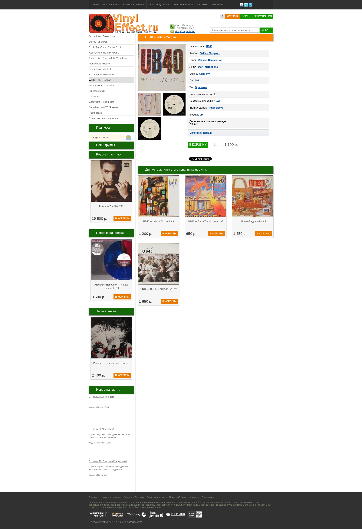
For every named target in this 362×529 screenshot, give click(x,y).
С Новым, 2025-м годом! (101, 397)
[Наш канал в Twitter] (246, 6)
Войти (246, 16)
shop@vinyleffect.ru (185, 31)
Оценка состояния (183, 4)
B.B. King (115, 507)
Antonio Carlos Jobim (245, 505)
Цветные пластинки (110, 232)
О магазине (217, 4)
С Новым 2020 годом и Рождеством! (108, 461)
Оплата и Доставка (159, 4)
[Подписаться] (128, 137)
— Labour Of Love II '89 (158, 221)
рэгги (164, 505)
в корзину (122, 218)
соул (170, 505)
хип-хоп (140, 505)
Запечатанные (106, 311)
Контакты (202, 4)
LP (201, 114)
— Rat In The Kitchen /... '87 (205, 221)
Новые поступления (134, 4)
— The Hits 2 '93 (111, 206)
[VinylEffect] (250, 6)
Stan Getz (266, 505)
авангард (151, 505)
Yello (94, 507)
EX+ (218, 101)
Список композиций (201, 133)
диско (132, 505)
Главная (94, 4)
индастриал (121, 505)
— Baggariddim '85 (253, 221)
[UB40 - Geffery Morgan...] (150, 116)
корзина (232, 16)
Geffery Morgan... (210, 53)
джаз (106, 505)
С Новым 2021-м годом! (101, 429)
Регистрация (263, 16)
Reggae (202, 60)
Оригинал (201, 87)
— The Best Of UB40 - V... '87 (158, 289)
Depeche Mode (207, 505)
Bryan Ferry (225, 505)
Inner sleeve (216, 107)
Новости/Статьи (177, 497)
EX (215, 94)
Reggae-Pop (215, 60)
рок (112, 505)
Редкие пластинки (108, 154)
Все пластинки (111, 4)
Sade (104, 507)
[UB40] (162, 91)
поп (159, 505)
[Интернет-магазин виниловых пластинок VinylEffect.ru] (124, 32)
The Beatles (189, 505)
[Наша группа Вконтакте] (241, 6)
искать (267, 30)
